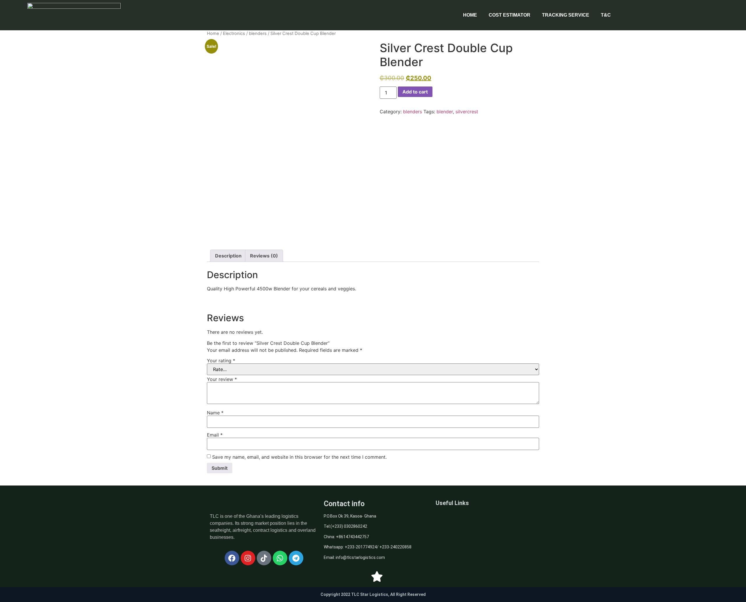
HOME (470, 15)
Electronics (234, 33)
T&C (606, 15)
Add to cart (415, 92)
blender (445, 111)
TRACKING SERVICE (565, 15)
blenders (258, 33)
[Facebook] (232, 558)
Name (215, 412)
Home (213, 33)
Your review (222, 379)
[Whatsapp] (280, 558)
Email (215, 434)
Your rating (221, 360)
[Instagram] (248, 558)
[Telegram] (296, 558)
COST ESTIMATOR (509, 15)
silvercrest (466, 111)
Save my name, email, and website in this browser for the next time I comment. (299, 457)
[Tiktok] (264, 558)
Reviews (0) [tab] (264, 256)
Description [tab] (228, 256)
